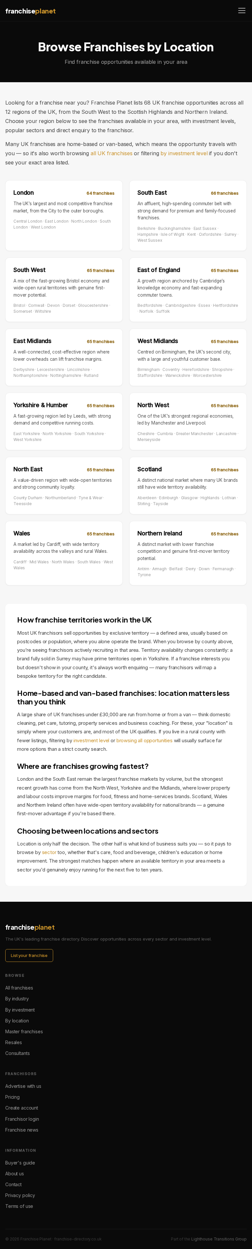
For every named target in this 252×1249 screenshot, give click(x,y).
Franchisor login (22, 1119)
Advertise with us (23, 1086)
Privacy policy (20, 1195)
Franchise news (21, 1130)
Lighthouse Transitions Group (219, 1239)
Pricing (12, 1097)
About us (14, 1173)
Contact (13, 1184)
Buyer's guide (20, 1162)
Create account (21, 1108)
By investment (20, 1010)
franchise (30, 11)
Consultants (17, 1053)
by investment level (183, 153)
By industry (17, 998)
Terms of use (19, 1206)
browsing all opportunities (144, 740)
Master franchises (24, 1031)
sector (49, 852)
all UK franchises (111, 153)
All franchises (19, 988)
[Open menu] (242, 10)
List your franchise (29, 955)
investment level (92, 740)
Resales (13, 1042)
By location (17, 1020)
